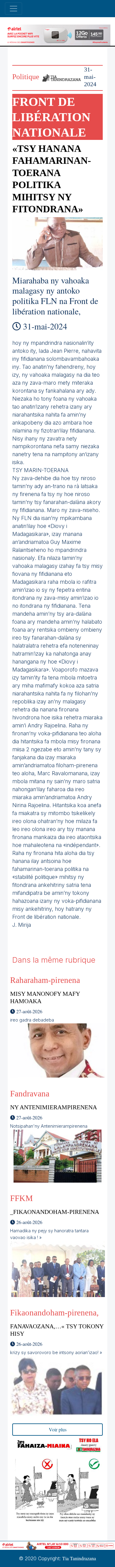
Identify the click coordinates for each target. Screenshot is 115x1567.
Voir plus (58, 1429)
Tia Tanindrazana (79, 1558)
